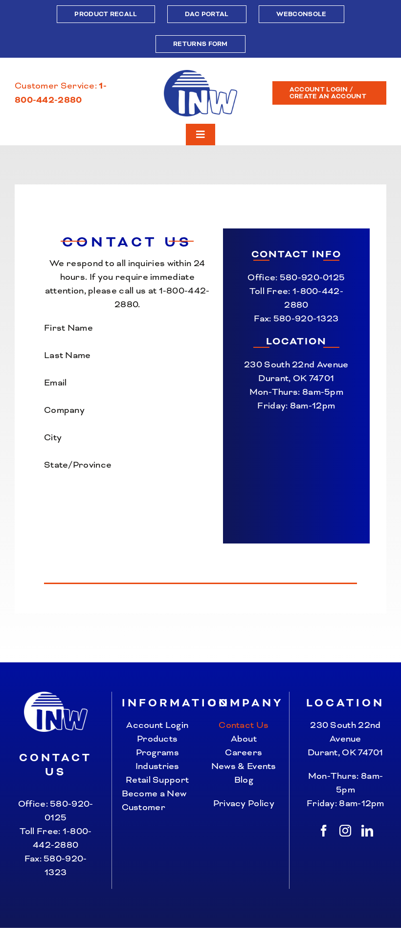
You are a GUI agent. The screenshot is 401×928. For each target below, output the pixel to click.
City (53, 437)
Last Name (67, 355)
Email (55, 382)
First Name (68, 328)
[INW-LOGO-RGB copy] (200, 75)
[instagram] (345, 831)
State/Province (77, 465)
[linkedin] (367, 831)
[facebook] (324, 831)
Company (64, 410)
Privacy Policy (243, 803)
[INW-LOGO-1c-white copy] (56, 696)
